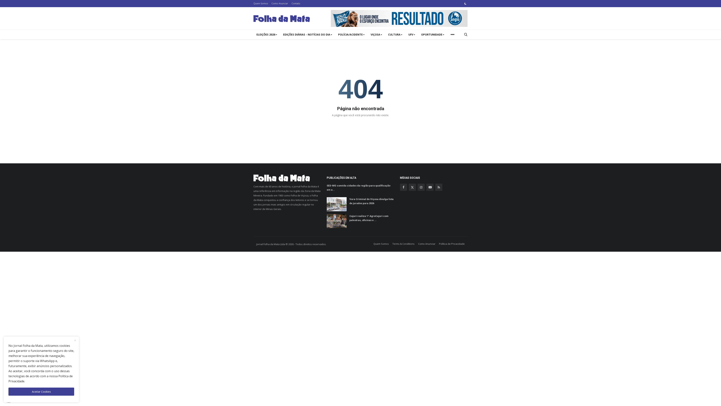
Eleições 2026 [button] (265, 34)
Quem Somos (260, 3)
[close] (75, 341)
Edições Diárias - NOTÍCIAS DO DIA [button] (306, 34)
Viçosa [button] (375, 34)
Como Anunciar (280, 3)
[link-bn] (399, 18)
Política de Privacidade (452, 243)
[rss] (438, 187)
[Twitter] (412, 187)
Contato (296, 3)
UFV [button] (410, 34)
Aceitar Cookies (41, 391)
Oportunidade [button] (431, 34)
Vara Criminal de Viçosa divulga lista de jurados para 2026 (371, 201)
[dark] (465, 3)
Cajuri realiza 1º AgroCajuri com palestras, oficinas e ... (368, 218)
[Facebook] (403, 187)
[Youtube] (430, 187)
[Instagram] (421, 187)
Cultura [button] (394, 34)
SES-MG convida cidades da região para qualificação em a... (358, 187)
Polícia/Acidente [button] (350, 34)
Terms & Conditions (403, 243)
